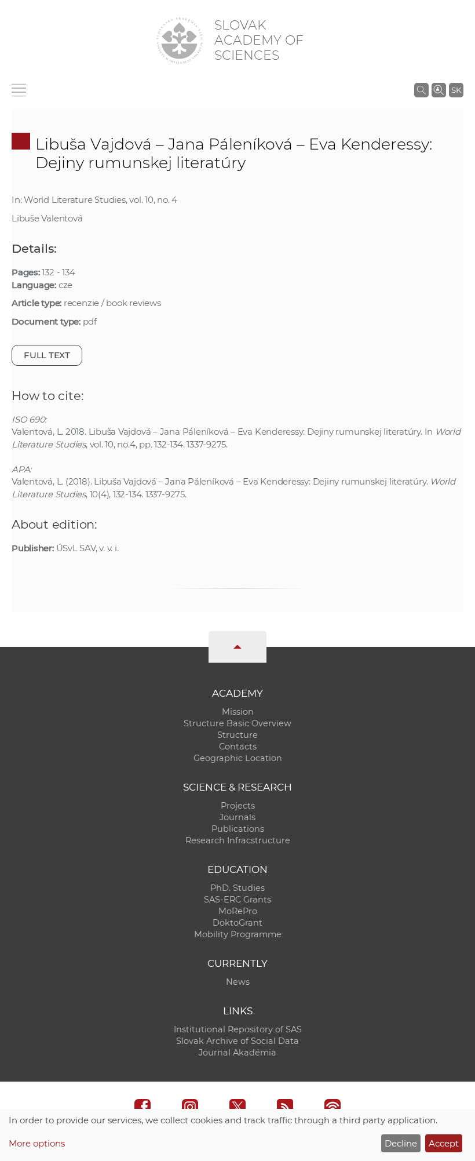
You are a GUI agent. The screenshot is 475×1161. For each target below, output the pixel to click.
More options (37, 1143)
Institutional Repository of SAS (238, 1029)
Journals (237, 817)
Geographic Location (237, 758)
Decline (401, 1143)
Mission (238, 712)
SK (456, 89)
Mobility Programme (238, 934)
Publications (237, 829)
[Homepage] (179, 40)
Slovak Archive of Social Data (237, 1041)
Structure (237, 735)
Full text (47, 355)
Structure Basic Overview (237, 723)
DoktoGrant (237, 923)
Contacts (238, 746)
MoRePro (237, 911)
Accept (444, 1143)
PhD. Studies (237, 888)
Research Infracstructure (237, 840)
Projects (238, 805)
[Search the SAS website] (421, 89)
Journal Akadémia (237, 1052)
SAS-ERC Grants (237, 899)
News (238, 982)
